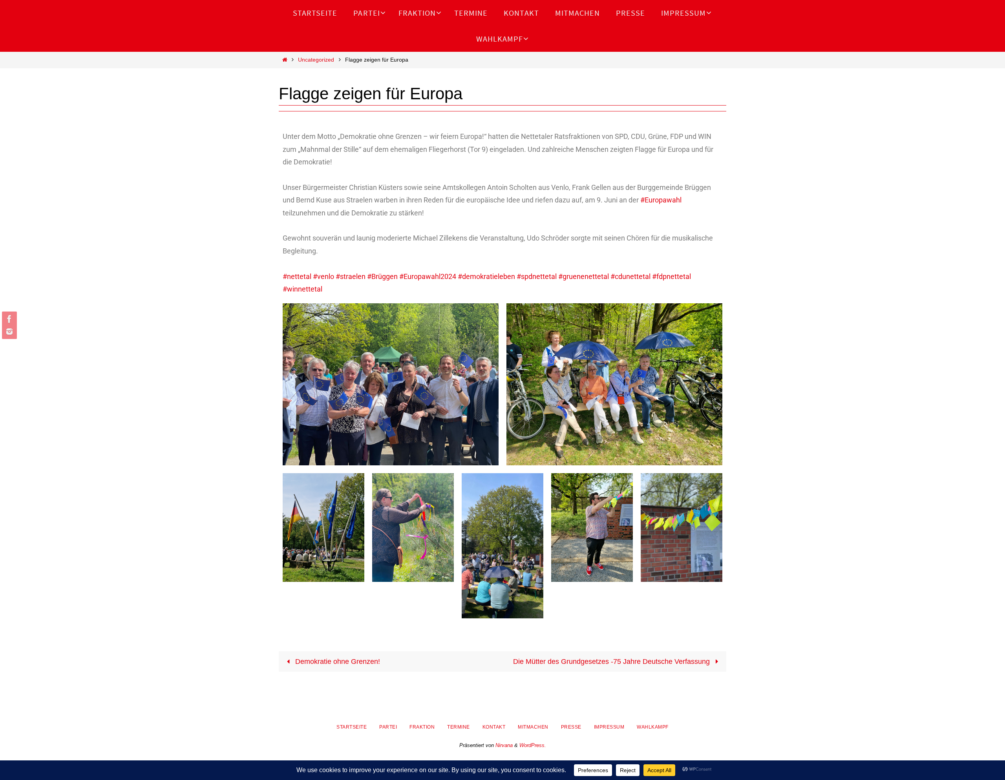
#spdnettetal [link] (537, 276)
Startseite (351, 727)
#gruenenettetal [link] (583, 276)
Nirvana (504, 745)
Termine (458, 727)
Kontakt (494, 727)
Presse (571, 727)
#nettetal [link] (297, 276)
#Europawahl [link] (661, 200)
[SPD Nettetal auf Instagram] (8, 331)
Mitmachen (533, 727)
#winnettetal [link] (302, 289)
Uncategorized (316, 59)
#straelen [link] (350, 276)
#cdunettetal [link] (630, 276)
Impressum (609, 727)
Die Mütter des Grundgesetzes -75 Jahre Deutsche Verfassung (612, 661)
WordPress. (532, 745)
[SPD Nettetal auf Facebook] (8, 319)
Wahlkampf (653, 727)
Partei (388, 727)
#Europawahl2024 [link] (427, 276)
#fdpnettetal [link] (671, 276)
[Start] (285, 59)
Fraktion (422, 727)
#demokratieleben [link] (486, 276)
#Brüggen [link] (382, 276)
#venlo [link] (323, 276)
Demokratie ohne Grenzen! (336, 661)
